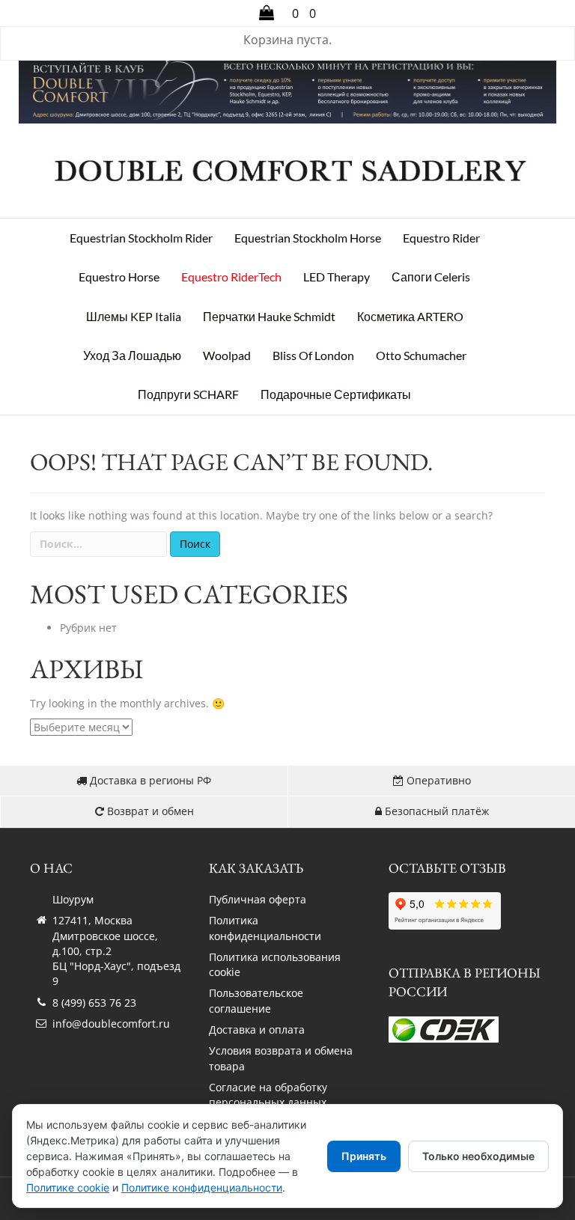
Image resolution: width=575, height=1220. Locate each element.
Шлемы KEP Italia (133, 316)
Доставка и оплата (257, 1029)
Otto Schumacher (421, 355)
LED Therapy (336, 276)
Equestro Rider (441, 238)
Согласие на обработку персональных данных (268, 1094)
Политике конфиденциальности (201, 1187)
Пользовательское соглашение (256, 1000)
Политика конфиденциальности (265, 927)
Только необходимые (478, 1156)
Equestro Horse (119, 276)
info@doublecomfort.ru (111, 1023)
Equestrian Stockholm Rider (141, 238)
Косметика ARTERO (410, 316)
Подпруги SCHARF (188, 394)
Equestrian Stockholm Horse (307, 238)
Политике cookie (67, 1187)
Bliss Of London (313, 355)
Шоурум (73, 899)
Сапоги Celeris (431, 276)
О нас (51, 867)
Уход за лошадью (132, 355)
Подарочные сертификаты (336, 394)
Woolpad (227, 355)
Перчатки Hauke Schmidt (269, 316)
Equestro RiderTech (231, 276)
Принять (363, 1156)
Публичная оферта (257, 899)
